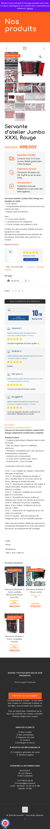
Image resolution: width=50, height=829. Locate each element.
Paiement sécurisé (26, 737)
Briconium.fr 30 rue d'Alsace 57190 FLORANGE (25, 773)
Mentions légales (26, 755)
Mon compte (26, 732)
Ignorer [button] (30, 8)
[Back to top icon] (25, 810)
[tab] (25, 425)
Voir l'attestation (18, 318)
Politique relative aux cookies (25, 716)
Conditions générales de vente (26, 752)
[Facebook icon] (25, 819)
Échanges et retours (26, 743)
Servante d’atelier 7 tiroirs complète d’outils (14, 639)
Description (9, 425)
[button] (40, 57)
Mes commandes (26, 735)
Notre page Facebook (25, 682)
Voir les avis (31, 259)
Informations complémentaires (18, 427)
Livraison (26, 740)
